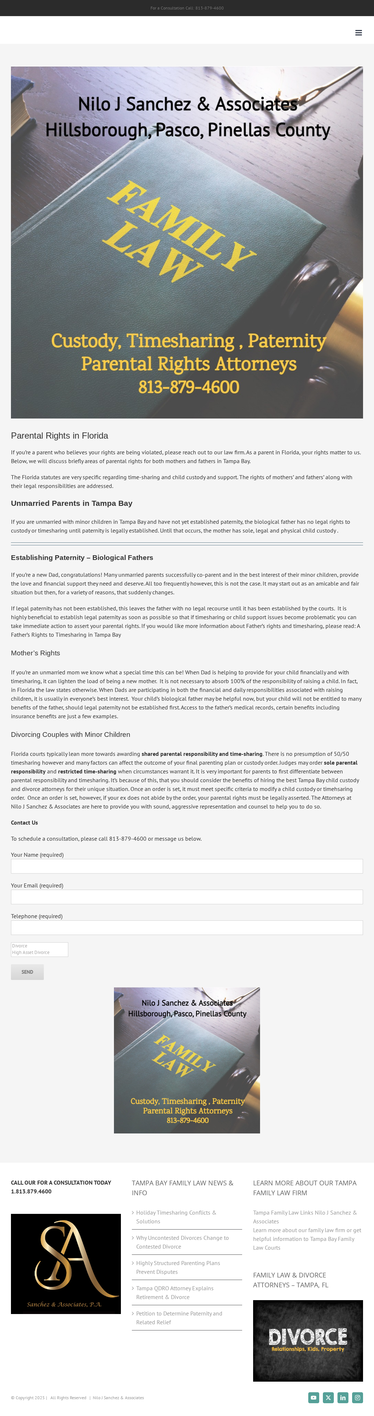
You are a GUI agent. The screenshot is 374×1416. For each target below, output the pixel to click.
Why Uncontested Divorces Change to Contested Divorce (182, 1242)
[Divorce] (39, 946)
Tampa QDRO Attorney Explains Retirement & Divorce (175, 1292)
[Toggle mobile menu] (359, 33)
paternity (93, 530)
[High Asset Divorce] (39, 952)
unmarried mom (60, 672)
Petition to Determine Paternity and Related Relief (179, 1318)
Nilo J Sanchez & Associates (118, 1397)
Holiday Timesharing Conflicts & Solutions (176, 1217)
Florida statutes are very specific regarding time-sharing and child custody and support (129, 477)
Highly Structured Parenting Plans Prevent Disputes (178, 1267)
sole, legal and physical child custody (289, 530)
